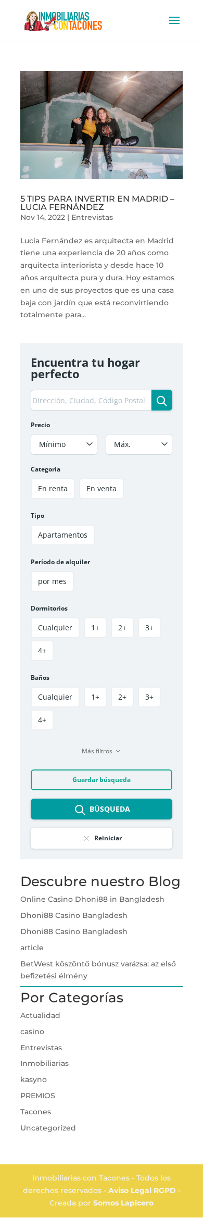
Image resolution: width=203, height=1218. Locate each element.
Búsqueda (110, 809)
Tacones (35, 1111)
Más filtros (97, 751)
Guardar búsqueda (101, 779)
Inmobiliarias (44, 1063)
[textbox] (64, 444)
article (32, 947)
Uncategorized (48, 1128)
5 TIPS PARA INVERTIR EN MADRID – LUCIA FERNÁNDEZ (97, 203)
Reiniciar (108, 838)
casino (32, 1031)
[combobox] (64, 444)
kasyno (33, 1079)
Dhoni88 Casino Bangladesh (74, 915)
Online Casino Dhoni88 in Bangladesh (92, 899)
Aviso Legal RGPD (143, 1190)
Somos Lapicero (123, 1203)
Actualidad (40, 1015)
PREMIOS (37, 1095)
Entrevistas (92, 217)
